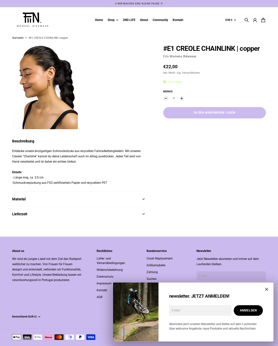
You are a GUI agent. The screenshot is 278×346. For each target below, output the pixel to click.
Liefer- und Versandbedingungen (111, 261)
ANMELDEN (248, 310)
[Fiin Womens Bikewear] (31, 20)
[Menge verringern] (166, 98)
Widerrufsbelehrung (110, 270)
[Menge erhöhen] (181, 98)
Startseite (17, 37)
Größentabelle (156, 265)
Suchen (152, 279)
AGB (100, 297)
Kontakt (102, 290)
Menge (168, 91)
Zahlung (152, 272)
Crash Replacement (159, 258)
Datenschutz (105, 276)
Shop (111, 20)
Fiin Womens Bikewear (179, 56)
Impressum (104, 283)
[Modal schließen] (266, 289)
